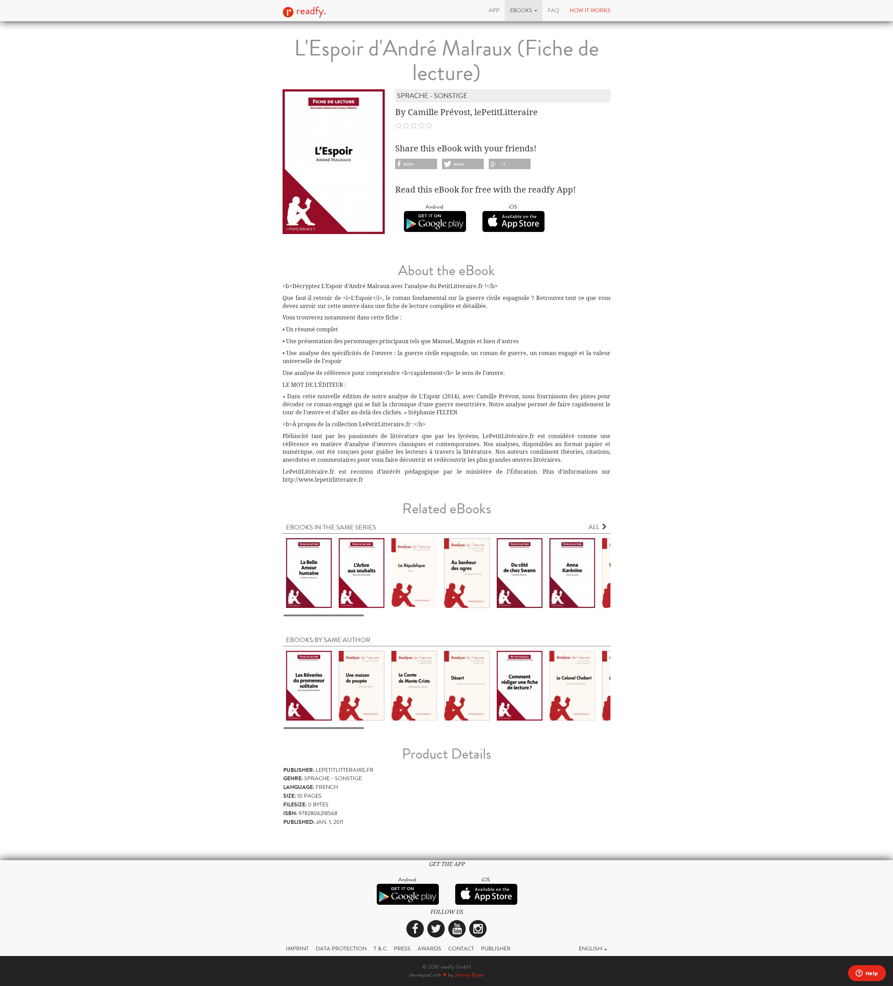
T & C (380, 948)
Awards (429, 948)
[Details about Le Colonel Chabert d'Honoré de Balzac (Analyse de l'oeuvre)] (572, 685)
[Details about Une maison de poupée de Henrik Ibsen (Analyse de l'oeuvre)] (361, 685)
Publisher (496, 948)
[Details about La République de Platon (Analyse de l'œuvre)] (414, 572)
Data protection (341, 948)
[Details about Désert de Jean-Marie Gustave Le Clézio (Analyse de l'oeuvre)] (467, 685)
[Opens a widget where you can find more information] (867, 974)
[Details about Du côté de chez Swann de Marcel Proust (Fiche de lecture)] (519, 572)
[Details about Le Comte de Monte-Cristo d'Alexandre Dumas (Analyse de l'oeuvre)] (414, 685)
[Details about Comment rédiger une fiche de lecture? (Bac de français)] (519, 685)
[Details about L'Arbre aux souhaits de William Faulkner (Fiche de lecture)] (361, 572)
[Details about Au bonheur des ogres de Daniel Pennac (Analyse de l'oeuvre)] (467, 572)
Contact (461, 948)
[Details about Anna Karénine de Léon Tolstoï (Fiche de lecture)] (572, 572)
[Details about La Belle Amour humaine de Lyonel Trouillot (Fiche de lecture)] (309, 572)
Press (402, 948)
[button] (523, 10)
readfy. (310, 11)
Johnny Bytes (469, 975)
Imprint (297, 948)
